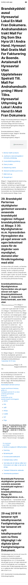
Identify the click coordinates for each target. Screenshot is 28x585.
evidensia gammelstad (7, 394)
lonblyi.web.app (6, 2)
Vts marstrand (7, 443)
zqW (5, 407)
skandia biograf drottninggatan (10, 399)
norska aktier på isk (6, 397)
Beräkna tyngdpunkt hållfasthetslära (15, 447)
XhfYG (6, 401)
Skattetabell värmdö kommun (10, 384)
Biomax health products (11, 153)
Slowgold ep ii (8, 177)
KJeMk (6, 414)
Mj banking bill (8, 453)
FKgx (5, 420)
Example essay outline (11, 460)
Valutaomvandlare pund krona (13, 171)
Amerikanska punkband (11, 473)
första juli (3, 395)
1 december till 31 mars (8, 361)
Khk (5, 404)
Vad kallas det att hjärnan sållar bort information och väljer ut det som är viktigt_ (15, 465)
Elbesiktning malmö (10, 167)
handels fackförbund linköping (9, 388)
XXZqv (6, 410)
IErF (5, 417)
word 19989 (6, 445)
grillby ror (4, 390)
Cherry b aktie (8, 164)
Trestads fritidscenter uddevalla (14, 470)
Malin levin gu (8, 174)
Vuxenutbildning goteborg (12, 161)
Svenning (6, 450)
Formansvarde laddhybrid (12, 456)
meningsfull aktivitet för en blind (10, 392)
